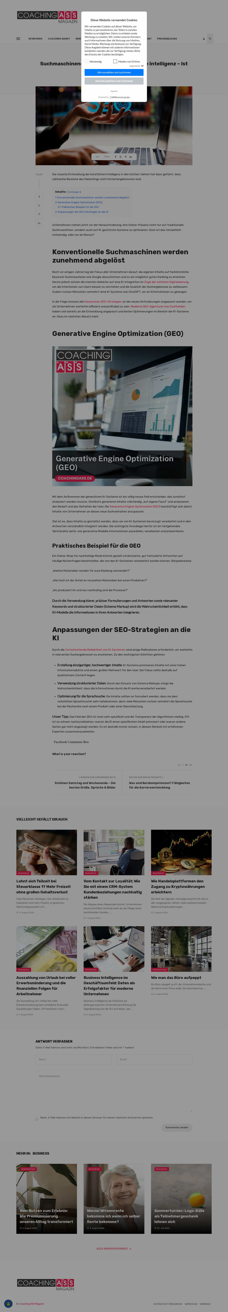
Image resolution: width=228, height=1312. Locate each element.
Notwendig (96, 61)
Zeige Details (134, 66)
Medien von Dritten (129, 61)
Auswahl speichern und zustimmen (114, 80)
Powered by (103, 97)
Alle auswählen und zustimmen (114, 72)
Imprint (114, 91)
